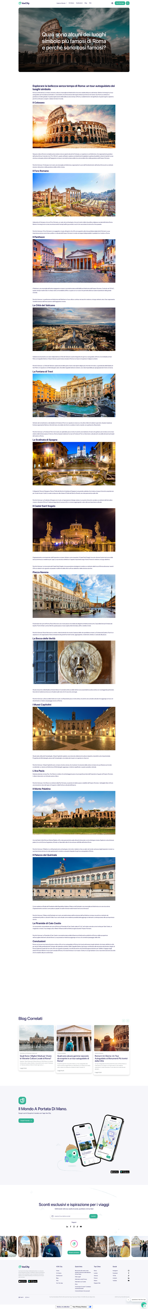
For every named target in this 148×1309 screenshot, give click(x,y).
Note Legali (78, 1276)
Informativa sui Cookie (80, 1281)
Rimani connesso (74, 1252)
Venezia (96, 1275)
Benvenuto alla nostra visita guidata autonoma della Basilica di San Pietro (83, 1272)
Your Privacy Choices (79, 1307)
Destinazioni (79, 3)
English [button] (21, 1297)
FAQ (90, 3)
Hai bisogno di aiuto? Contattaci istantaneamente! (83, 1287)
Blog (86, 3)
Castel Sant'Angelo (85, 557)
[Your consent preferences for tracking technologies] (145, 1306)
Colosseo (77, 154)
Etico (76, 1284)
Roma (95, 1270)
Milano (95, 1280)
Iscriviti (93, 1216)
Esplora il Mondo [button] (61, 3)
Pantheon (36, 288)
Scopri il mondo (25, 1120)
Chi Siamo (71, 3)
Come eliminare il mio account (82, 1291)
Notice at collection (63, 1307)
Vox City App (120, 3)
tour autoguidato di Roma (70, 944)
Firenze (95, 1278)
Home (57, 1270)
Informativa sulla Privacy (81, 1279)
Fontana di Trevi (61, 423)
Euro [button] (28, 1297)
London (96, 1273)
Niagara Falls (97, 1283)
